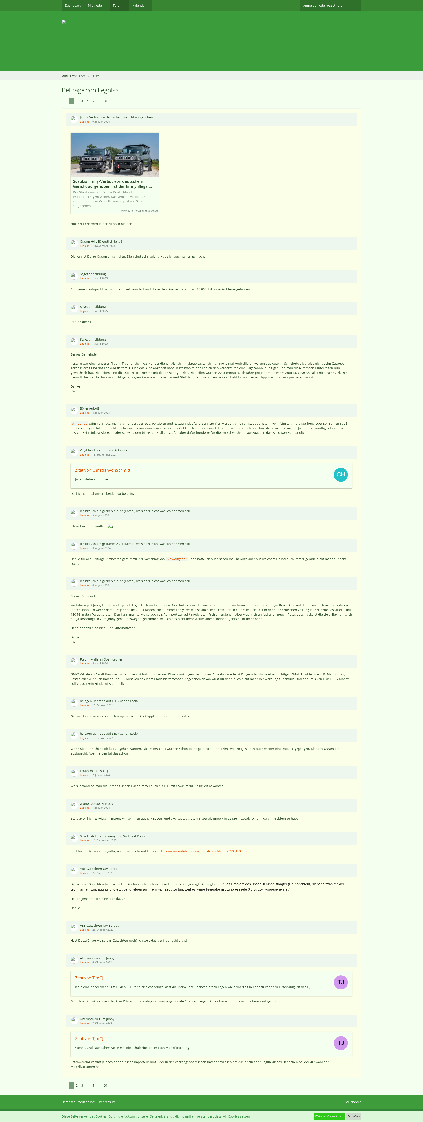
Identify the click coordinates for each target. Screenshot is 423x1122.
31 (106, 101)
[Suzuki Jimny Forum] (211, 41)
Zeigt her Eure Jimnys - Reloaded (104, 450)
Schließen (354, 1116)
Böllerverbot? (89, 408)
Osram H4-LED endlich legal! (101, 241)
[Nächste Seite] (112, 101)
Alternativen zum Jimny (97, 958)
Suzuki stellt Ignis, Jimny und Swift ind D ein (112, 836)
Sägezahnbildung (93, 274)
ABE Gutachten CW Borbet (99, 869)
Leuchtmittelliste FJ (94, 771)
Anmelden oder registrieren (323, 5)
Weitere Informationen (329, 1116)
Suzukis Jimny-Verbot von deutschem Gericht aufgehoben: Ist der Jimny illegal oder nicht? (111, 184)
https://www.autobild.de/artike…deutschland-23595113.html (204, 851)
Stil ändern (353, 1102)
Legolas (84, 122)
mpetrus (81, 423)
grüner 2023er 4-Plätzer (97, 803)
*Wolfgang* (178, 559)
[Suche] (354, 5)
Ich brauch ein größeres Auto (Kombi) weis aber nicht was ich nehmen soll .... (137, 511)
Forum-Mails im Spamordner (101, 659)
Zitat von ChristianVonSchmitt (102, 470)
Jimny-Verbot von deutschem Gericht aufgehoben (116, 117)
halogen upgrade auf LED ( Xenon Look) (109, 701)
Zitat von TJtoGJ (89, 977)
